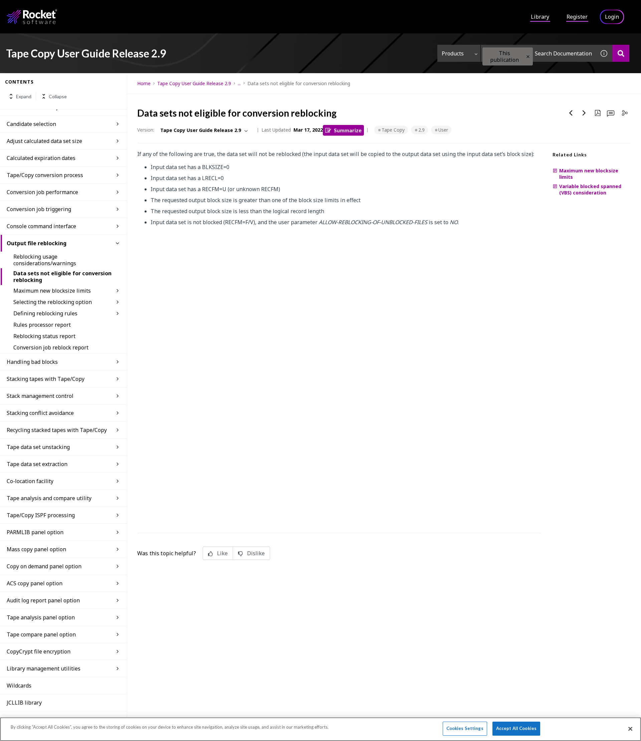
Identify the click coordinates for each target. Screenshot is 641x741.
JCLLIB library (24, 702)
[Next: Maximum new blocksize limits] (584, 113)
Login (612, 16)
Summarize (348, 130)
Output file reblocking (36, 243)
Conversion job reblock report (50, 347)
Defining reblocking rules (45, 313)
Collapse (58, 96)
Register (577, 16)
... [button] (239, 83)
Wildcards (19, 685)
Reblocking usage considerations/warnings (44, 260)
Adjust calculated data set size (44, 141)
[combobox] (538, 53)
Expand (23, 96)
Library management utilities (43, 668)
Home (144, 83)
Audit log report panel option (43, 600)
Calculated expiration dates (41, 158)
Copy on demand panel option (44, 566)
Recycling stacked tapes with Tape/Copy (57, 430)
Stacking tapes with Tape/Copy (45, 379)
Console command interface (41, 226)
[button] (527, 56)
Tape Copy (393, 130)
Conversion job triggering (39, 209)
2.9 (421, 130)
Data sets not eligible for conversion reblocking (62, 276)
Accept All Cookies (516, 728)
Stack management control (40, 396)
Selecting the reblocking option (52, 302)
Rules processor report (42, 324)
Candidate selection (31, 124)
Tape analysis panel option (41, 617)
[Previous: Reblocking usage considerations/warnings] (571, 113)
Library (540, 16)
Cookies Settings (464, 728)
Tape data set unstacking (38, 447)
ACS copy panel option (34, 583)
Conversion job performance (42, 192)
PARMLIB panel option (35, 532)
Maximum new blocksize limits (52, 290)
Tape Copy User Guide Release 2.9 (194, 83)
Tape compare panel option (41, 634)
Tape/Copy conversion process (45, 175)
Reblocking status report (44, 336)
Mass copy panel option (36, 549)
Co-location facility (30, 481)
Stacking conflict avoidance (40, 413)
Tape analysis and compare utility (49, 498)
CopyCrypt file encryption (38, 651)
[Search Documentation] (620, 53)
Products (453, 53)
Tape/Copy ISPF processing (41, 515)
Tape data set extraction (37, 464)
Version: (145, 130)
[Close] (630, 728)
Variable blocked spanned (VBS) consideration (590, 189)
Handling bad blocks (32, 361)
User (443, 130)
